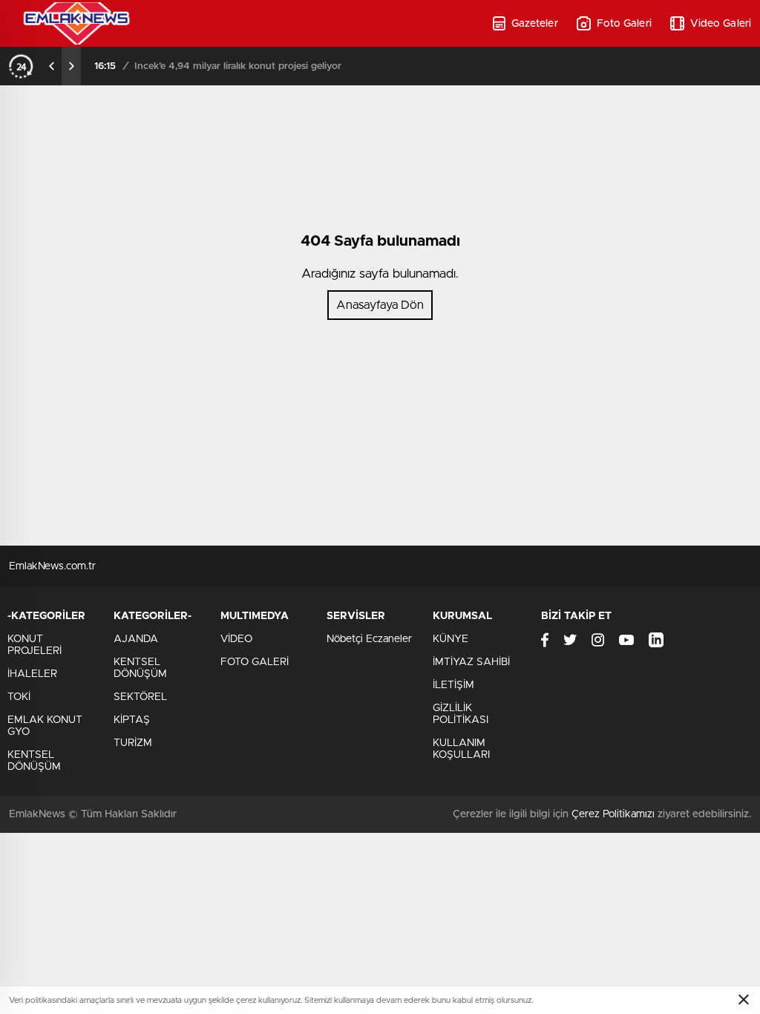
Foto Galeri (624, 24)
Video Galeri (720, 24)
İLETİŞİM (453, 685)
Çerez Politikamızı (613, 814)
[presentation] (52, 66)
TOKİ (18, 697)
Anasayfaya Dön (380, 305)
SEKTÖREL (140, 697)
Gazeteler (534, 24)
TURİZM (133, 743)
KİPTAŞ (132, 720)
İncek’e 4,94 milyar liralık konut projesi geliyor (237, 66)
